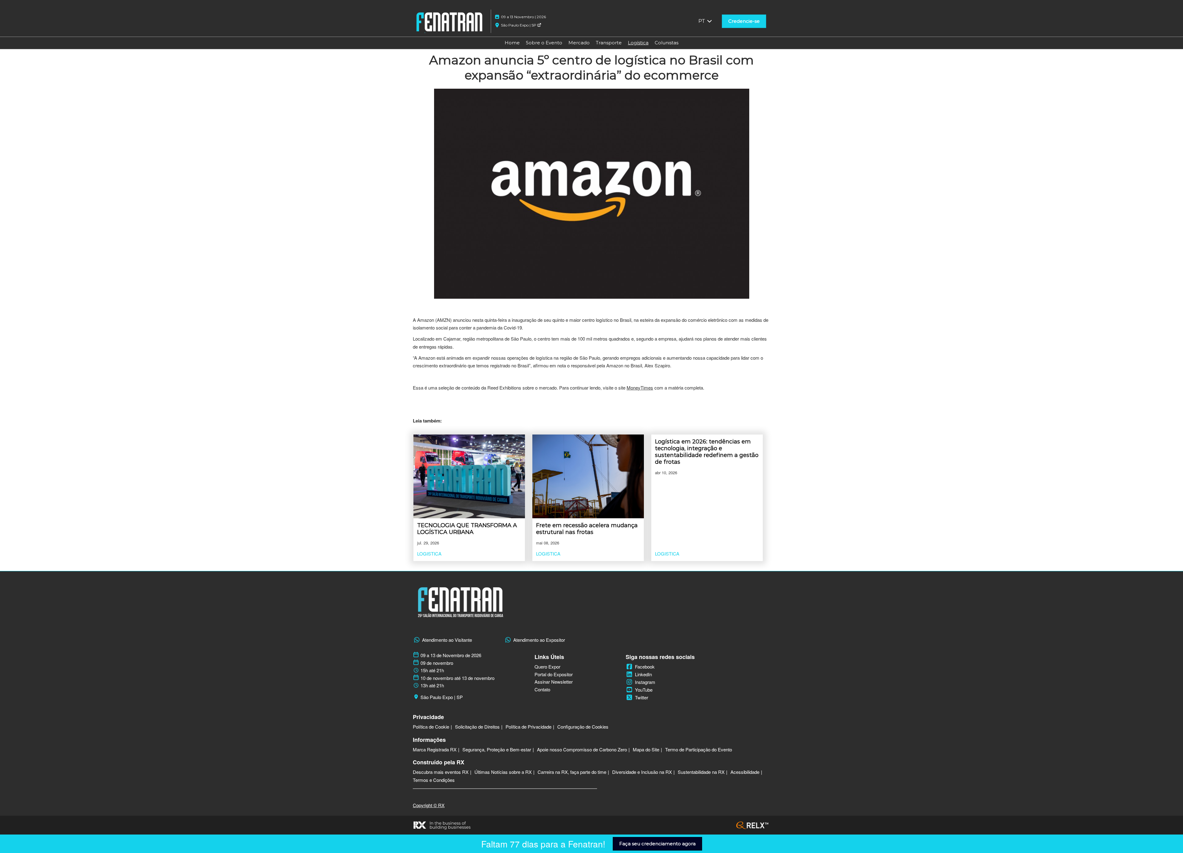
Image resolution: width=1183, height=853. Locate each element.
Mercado (579, 43)
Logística (638, 43)
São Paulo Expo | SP (519, 25)
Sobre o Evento (544, 43)
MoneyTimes (640, 387)
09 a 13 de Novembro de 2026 (451, 655)
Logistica (429, 553)
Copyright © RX (429, 805)
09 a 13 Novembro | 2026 (523, 16)
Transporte (609, 43)
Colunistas (666, 43)
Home (512, 43)
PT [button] (702, 21)
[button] (744, 21)
